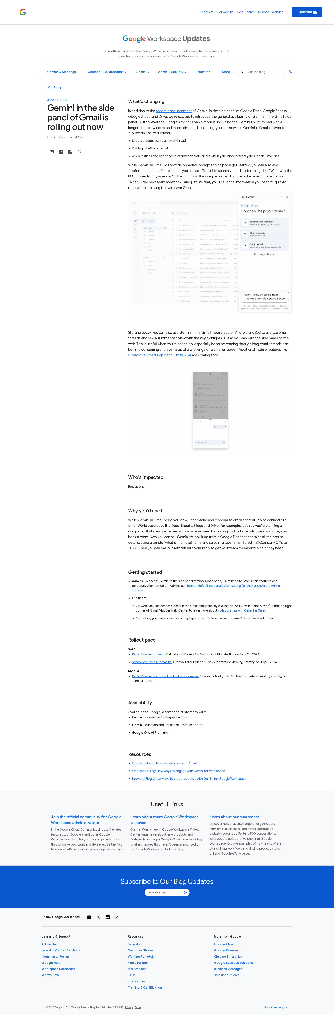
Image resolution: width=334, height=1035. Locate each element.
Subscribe (307, 12)
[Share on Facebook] (70, 151)
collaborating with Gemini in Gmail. (242, 611)
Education (204, 72)
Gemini (142, 72)
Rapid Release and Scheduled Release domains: (165, 676)
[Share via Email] (51, 151)
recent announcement (174, 111)
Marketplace (137, 969)
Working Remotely (141, 957)
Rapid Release (78, 137)
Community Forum (55, 957)
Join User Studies (226, 975)
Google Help (51, 963)
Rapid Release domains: (148, 654)
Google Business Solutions (233, 963)
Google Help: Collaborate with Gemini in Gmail (165, 763)
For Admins (225, 12)
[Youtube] (89, 917)
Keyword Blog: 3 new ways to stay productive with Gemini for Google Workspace (189, 779)
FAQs (131, 975)
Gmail (63, 137)
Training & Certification (145, 988)
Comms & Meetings (62, 72)
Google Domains (226, 950)
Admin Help (50, 944)
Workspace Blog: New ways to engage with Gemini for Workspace (179, 771)
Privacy (129, 1007)
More (227, 72)
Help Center (245, 12)
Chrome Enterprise (228, 957)
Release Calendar (270, 12)
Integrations (137, 981)
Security (134, 944)
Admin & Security (172, 72)
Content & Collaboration (107, 72)
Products (207, 12)
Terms (138, 1007)
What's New (50, 975)
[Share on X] (79, 151)
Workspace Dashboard (58, 969)
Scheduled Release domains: (152, 662)
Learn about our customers (234, 817)
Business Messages (228, 969)
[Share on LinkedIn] (61, 151)
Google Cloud (224, 944)
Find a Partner (138, 963)
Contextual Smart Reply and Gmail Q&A (159, 355)
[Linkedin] (107, 917)
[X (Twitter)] (98, 917)
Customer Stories (141, 950)
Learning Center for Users (61, 950)
